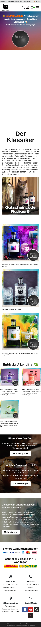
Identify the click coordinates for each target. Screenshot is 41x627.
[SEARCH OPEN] (23, 7)
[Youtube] (30, 609)
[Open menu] (37, 7)
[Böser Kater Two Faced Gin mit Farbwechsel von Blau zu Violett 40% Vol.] (20, 242)
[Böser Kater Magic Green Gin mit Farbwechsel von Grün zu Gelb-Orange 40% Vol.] (20, 331)
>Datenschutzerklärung (18, 623)
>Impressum (32, 623)
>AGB (26, 623)
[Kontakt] (30, 576)
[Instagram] (36, 609)
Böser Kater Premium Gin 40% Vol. (11, 309)
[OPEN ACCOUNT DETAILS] (27, 7)
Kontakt (31, 581)
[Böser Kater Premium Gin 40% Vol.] (20, 288)
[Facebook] (25, 609)
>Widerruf (9, 623)
